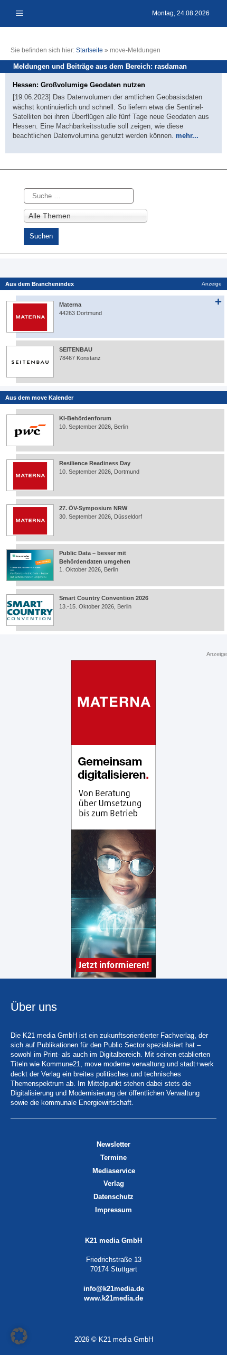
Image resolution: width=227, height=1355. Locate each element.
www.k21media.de (113, 1298)
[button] (19, 1336)
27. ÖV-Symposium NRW (93, 508)
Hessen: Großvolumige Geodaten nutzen (79, 85)
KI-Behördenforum (85, 418)
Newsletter (113, 1144)
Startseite (89, 50)
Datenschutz (113, 1197)
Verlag (113, 1183)
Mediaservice (113, 1171)
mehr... (187, 136)
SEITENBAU (75, 349)
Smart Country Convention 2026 (103, 598)
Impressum (113, 1210)
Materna (70, 304)
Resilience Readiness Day (94, 463)
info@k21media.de (113, 1289)
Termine (113, 1158)
